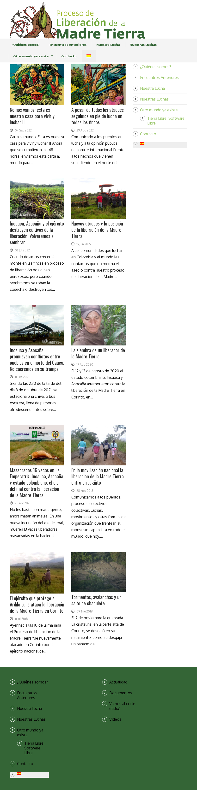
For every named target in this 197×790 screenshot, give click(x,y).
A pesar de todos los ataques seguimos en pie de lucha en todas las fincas (97, 116)
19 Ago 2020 (84, 364)
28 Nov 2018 (84, 491)
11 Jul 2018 (21, 619)
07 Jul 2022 (22, 250)
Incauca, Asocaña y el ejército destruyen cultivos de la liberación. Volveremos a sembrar (37, 233)
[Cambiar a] (87, 56)
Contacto (69, 56)
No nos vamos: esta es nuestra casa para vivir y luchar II (32, 116)
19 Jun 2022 (84, 244)
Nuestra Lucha (108, 44)
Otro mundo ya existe (31, 56)
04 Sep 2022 (23, 130)
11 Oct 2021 (22, 377)
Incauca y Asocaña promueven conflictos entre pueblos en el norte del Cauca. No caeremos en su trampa (37, 359)
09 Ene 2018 (84, 611)
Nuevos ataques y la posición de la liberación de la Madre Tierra (97, 229)
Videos (115, 719)
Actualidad (118, 682)
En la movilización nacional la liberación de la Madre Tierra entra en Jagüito (97, 476)
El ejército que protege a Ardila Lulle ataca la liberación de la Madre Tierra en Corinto (37, 604)
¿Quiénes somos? (26, 44)
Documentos (120, 692)
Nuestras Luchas (143, 44)
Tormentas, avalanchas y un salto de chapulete (96, 600)
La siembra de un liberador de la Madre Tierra (98, 353)
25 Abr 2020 (23, 503)
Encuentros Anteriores (67, 44)
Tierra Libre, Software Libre (34, 748)
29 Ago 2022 (85, 130)
